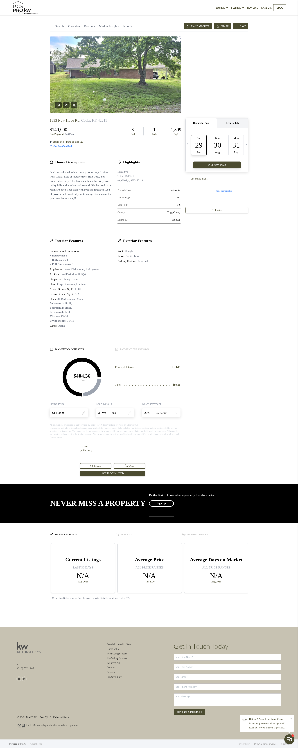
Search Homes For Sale (119, 644)
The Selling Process (117, 658)
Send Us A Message (189, 712)
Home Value (113, 649)
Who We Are (113, 663)
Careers (266, 7)
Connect (111, 667)
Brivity (23, 744)
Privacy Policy (114, 677)
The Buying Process (117, 653)
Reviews (252, 7)
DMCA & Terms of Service (266, 744)
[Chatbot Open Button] (289, 739)
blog (280, 7)
